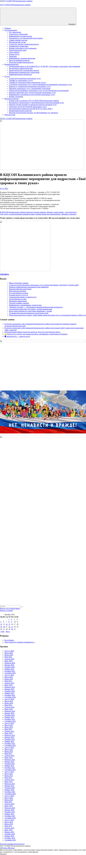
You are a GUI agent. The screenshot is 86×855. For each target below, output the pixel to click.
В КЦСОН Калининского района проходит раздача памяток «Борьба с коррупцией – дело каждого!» (38, 212)
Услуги (7, 76)
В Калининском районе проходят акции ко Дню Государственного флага (32, 332)
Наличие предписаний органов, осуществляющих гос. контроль (33, 113)
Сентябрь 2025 (10, 673)
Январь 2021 (9, 786)
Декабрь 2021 (9, 764)
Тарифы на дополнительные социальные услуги (27, 82)
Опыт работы (14, 52)
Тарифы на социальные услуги (21, 80)
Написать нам (9, 115)
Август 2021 (9, 772)
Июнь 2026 (8, 655)
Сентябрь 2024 (10, 697)
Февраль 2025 (9, 687)
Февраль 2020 (9, 808)
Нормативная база (11, 64)
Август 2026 (9, 651)
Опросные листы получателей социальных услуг (28, 107)
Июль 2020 (8, 798)
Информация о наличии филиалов (22, 58)
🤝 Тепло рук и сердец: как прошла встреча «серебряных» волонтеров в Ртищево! (36, 334)
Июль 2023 (8, 725)
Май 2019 (8, 826)
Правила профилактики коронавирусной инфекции (29, 287)
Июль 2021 (8, 774)
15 (9, 624)
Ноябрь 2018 (9, 836)
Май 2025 (8, 681)
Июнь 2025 (8, 679)
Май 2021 (8, 778)
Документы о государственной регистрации (26, 38)
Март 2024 (8, 709)
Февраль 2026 (9, 663)
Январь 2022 (9, 762)
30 (12, 629)
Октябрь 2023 (9, 719)
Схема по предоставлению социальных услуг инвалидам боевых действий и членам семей (44, 285)
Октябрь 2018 (9, 838)
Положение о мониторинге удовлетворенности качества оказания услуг (36, 103)
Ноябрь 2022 (9, 741)
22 (9, 627)
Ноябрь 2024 (9, 693)
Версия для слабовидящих (10, 608)
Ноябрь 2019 (9, 814)
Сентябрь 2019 (10, 818)
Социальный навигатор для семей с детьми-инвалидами (30, 309)
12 (1, 624)
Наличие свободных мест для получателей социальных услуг (32, 92)
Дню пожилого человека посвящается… (19, 642)
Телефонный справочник (18, 46)
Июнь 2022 (8, 751)
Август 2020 (9, 796)
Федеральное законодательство (21, 68)
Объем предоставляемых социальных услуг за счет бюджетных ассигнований (39, 90)
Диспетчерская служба (17, 299)
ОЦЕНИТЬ (4, 274)
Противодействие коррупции (20, 289)
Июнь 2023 (8, 727)
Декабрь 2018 (9, 834)
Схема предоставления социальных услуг (25, 78)
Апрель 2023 (9, 731)
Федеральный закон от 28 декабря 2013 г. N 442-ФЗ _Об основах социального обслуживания (44, 66)
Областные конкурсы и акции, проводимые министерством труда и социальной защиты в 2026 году (47, 315)
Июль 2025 (8, 677)
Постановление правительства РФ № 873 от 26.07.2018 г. (31, 109)
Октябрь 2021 (9, 768)
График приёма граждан (18, 40)
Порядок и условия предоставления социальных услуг (30, 86)
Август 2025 (9, 675)
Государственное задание (18, 293)
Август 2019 (9, 820)
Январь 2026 (9, 665)
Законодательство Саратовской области (24, 70)
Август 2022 (9, 747)
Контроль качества (11, 99)
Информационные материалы (20, 74)
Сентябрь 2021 (10, 770)
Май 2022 (8, 753)
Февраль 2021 (9, 784)
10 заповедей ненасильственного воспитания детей (28, 313)
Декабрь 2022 (9, 739)
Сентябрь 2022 (10, 745)
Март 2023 (8, 733)
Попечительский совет (17, 50)
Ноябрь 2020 (9, 790)
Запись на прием (6, 610)
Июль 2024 (8, 701)
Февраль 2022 (9, 760)
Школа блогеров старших (18, 283)
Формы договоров (16, 97)
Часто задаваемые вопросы (19, 60)
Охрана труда (14, 54)
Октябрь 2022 (9, 743)
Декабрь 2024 (9, 691)
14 (7, 624)
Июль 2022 (8, 749)
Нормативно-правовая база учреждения (24, 72)
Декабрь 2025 (9, 667)
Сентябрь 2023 (10, 721)
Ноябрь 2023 (9, 717)
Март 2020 (8, 806)
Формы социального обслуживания (22, 48)
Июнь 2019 (8, 824)
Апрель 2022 (9, 755)
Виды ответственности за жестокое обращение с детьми (30, 311)
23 (12, 627)
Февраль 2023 (9, 735)
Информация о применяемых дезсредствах (25, 305)
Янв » (8, 631)
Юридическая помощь (17, 291)
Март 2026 (8, 661)
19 (1, 627)
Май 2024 (8, 705)
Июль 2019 (8, 822)
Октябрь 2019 (9, 816)
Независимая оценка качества (20, 111)
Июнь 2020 (8, 800)
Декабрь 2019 (9, 812)
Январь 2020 (9, 810)
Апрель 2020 (9, 804)
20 (4, 627)
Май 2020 (8, 802)
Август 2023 (9, 723)
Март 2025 (8, 685)
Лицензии (13, 56)
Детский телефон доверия (19, 303)
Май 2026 (8, 657)
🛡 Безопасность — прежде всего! (17, 336)
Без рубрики (9, 640)
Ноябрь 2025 (9, 669)
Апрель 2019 (9, 828)
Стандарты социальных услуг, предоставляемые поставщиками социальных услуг (40, 84)
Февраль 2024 (9, 711)
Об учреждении (15, 32)
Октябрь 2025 (9, 671)
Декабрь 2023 (9, 715)
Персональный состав (17, 42)
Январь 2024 (9, 713)
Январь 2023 (9, 737)
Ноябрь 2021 (9, 766)
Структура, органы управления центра (24, 44)
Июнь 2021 (8, 776)
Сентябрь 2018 (10, 840)
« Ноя (2, 631)
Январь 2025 (9, 689)
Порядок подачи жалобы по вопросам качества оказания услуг (33, 105)
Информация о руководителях (20, 36)
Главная (7, 28)
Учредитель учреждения (18, 34)
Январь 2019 (9, 832)
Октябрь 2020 (9, 792)
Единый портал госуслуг (18, 295)
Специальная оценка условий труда (22, 297)
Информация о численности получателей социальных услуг (32, 94)
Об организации (10, 30)
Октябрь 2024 (9, 695)
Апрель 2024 (9, 707)
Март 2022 (8, 757)
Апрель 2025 (9, 683)
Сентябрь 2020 (10, 794)
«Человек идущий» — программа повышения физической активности (36, 307)
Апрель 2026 (9, 659)
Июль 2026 (8, 653)
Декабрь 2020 (9, 788)
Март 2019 (8, 830)
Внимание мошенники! (18, 301)
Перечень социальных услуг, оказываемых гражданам (29, 88)
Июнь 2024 (8, 703)
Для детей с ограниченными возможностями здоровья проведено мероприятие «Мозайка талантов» (38, 214)
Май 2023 (8, 729)
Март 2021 (8, 782)
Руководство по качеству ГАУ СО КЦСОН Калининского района (34, 101)
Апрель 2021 (9, 780)
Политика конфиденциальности (21, 62)
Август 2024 (9, 699)
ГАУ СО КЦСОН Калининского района (15, 5)
